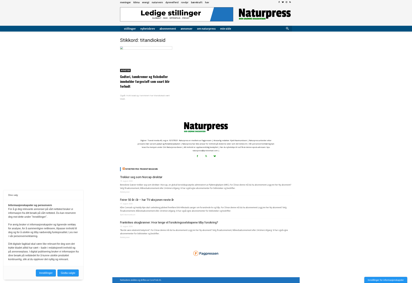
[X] (206, 156)
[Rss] (290, 2)
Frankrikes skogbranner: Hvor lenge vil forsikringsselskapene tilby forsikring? (169, 222)
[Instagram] (286, 2)
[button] (287, 29)
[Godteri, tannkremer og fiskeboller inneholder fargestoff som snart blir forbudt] (146, 59)
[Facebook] (279, 2)
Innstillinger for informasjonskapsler (386, 280)
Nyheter (125, 70)
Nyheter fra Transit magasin (141, 169)
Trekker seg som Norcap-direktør (141, 177)
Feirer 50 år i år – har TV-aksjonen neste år (147, 199)
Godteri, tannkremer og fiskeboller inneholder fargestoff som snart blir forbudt (145, 81)
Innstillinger (45, 273)
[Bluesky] (283, 2)
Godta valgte (68, 273)
